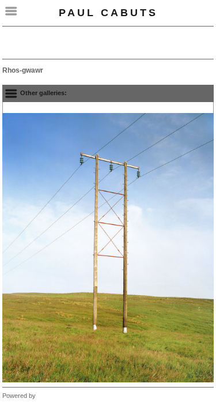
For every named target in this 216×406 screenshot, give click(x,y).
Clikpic (46, 395)
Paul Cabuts (108, 12)
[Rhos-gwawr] (108, 247)
